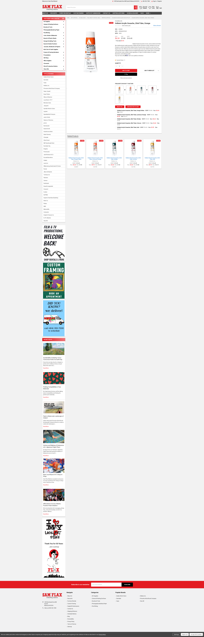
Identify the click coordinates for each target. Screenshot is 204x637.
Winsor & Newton (48, 97)
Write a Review (157, 25)
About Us (45, 13)
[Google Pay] (126, 74)
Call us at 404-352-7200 (50, 608)
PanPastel (46, 183)
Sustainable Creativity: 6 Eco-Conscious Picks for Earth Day (52, 358)
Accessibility (70, 619)
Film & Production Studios (51, 66)
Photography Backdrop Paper (51, 30)
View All (46, 220)
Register (160, 1)
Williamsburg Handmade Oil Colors (52, 166)
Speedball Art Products (49, 114)
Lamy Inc (46, 163)
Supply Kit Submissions (93, 13)
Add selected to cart (133, 106)
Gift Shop (46, 57)
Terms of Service (71, 624)
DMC (45, 206)
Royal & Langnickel (48, 186)
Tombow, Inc (47, 174)
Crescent (46, 189)
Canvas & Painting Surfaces (51, 24)
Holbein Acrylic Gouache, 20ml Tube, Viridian (129, 119)
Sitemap (69, 626)
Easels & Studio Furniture (50, 44)
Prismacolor (47, 151)
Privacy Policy (70, 621)
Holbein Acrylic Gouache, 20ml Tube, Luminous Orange (131, 114)
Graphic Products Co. (49, 215)
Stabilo (45, 160)
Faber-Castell (47, 91)
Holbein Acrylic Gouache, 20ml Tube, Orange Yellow (130, 110)
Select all (120, 106)
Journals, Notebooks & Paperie (52, 46)
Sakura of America (48, 120)
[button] (54, 563)
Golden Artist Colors (49, 77)
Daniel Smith (47, 128)
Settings (176, 634)
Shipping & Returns (118, 13)
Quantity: (118, 63)
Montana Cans (47, 102)
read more (46, 368)
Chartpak (46, 137)
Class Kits (46, 69)
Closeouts (46, 63)
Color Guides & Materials (50, 35)
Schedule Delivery (132, 13)
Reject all (185, 634)
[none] (90, 52)
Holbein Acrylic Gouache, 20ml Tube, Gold (128, 127)
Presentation (47, 55)
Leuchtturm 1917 (48, 100)
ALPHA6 (46, 195)
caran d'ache (47, 117)
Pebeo (45, 203)
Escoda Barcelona (48, 157)
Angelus (46, 148)
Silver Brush (47, 140)
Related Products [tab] (72, 136)
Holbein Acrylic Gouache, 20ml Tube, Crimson (129, 123)
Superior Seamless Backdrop (51, 197)
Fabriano (46, 177)
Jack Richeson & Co (48, 154)
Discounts (53, 13)
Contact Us (106, 13)
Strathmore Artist (48, 131)
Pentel (45, 169)
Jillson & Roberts (48, 171)
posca (45, 123)
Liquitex (45, 111)
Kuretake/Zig (47, 146)
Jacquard (46, 105)
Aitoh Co (46, 200)
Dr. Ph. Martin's (47, 218)
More (147, 13)
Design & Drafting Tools (50, 41)
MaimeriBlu (46, 209)
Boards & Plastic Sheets (50, 38)
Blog (142, 13)
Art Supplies (47, 21)
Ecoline (45, 192)
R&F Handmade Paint (49, 143)
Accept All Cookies (196, 634)
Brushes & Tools (48, 27)
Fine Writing (47, 32)
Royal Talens (47, 94)
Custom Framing (78, 13)
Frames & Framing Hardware (51, 52)
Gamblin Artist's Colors (49, 108)
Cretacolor (46, 212)
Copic (45, 82)
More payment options (126, 78)
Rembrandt (46, 125)
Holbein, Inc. (46, 85)
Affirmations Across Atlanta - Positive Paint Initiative (52, 504)
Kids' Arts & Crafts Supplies (51, 49)
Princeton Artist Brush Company (52, 88)
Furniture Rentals (65, 13)
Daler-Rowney (47, 134)
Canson (45, 180)
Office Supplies (47, 60)
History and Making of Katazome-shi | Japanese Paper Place (53, 446)
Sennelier (46, 79)
